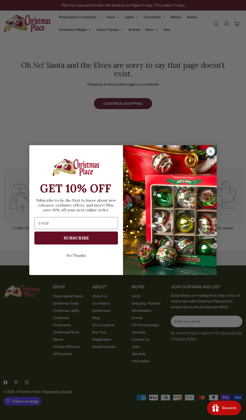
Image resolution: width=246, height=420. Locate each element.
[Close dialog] (210, 151)
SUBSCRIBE (76, 238)
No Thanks (76, 255)
